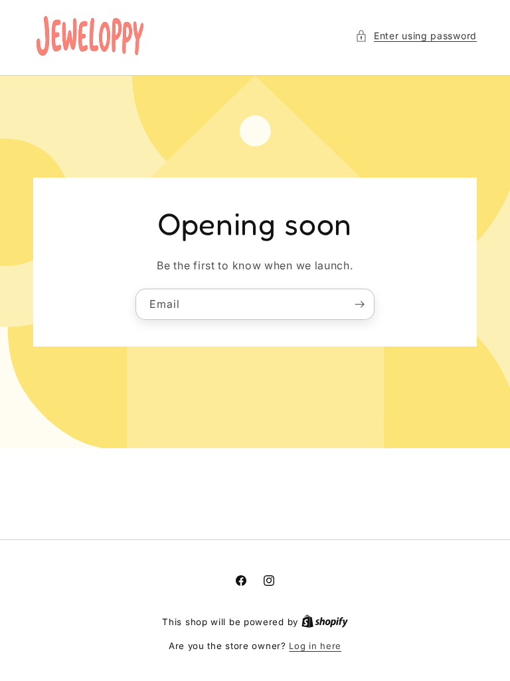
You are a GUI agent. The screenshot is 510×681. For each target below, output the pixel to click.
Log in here (315, 645)
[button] (416, 35)
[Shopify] (324, 621)
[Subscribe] (359, 303)
